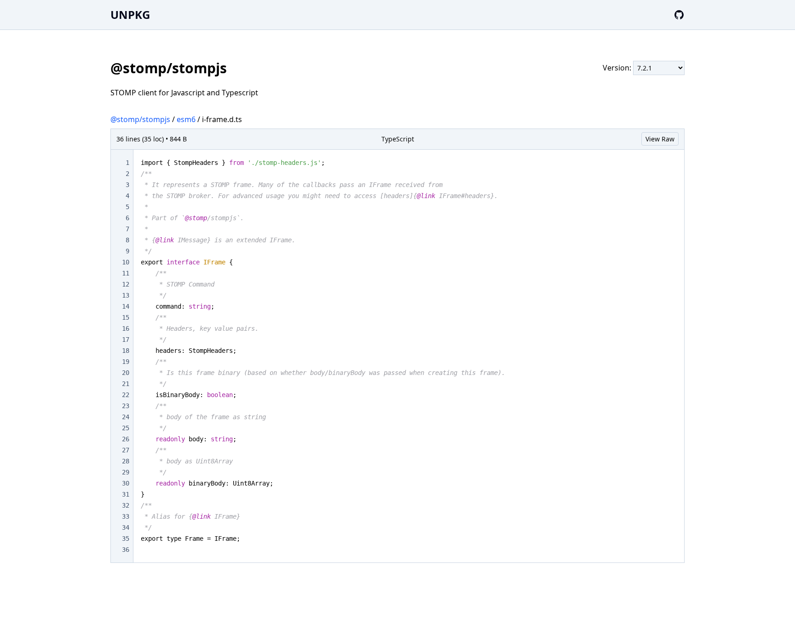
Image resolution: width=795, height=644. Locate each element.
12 (125, 284)
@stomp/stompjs (140, 119)
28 (125, 461)
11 (125, 273)
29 (125, 472)
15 (125, 317)
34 (125, 527)
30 (125, 483)
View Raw (659, 139)
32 (125, 505)
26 (125, 439)
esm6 (186, 119)
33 (125, 516)
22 (125, 394)
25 (125, 428)
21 (125, 383)
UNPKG (130, 14)
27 (125, 450)
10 (125, 262)
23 (125, 406)
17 (125, 339)
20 (125, 372)
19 (125, 361)
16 (125, 328)
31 (125, 494)
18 (125, 350)
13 (125, 295)
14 (125, 306)
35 (125, 538)
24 (125, 417)
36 (125, 549)
